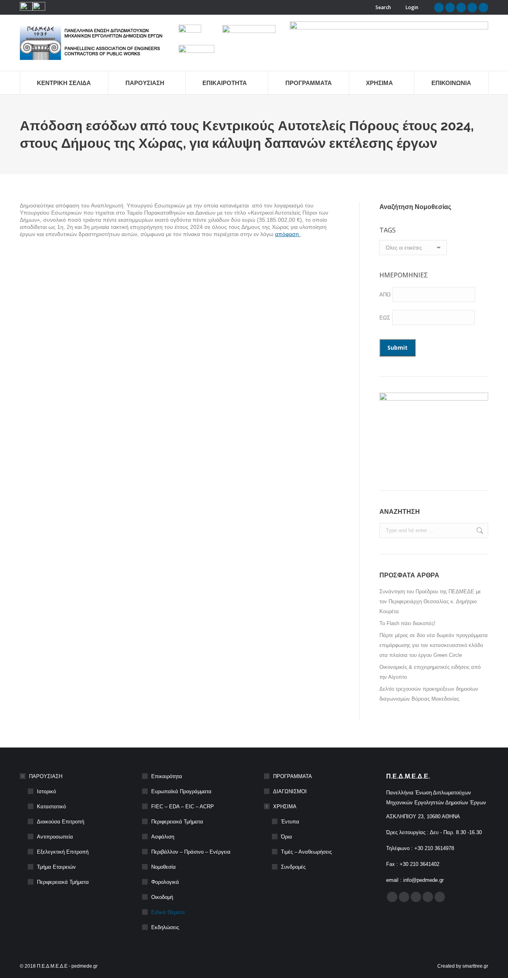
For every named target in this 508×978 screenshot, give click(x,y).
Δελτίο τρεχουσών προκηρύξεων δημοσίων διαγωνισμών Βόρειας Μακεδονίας (428, 694)
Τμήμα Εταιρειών (56, 867)
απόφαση (287, 234)
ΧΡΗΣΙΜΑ (284, 807)
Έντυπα (290, 822)
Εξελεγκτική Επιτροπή (63, 852)
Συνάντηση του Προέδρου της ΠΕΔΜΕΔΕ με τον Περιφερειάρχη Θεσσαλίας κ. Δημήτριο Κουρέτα (430, 601)
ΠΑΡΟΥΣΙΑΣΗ (45, 776)
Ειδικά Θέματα (168, 912)
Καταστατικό (51, 807)
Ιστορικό (46, 791)
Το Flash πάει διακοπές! (407, 623)
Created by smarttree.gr (462, 966)
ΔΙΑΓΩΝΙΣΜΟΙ (290, 791)
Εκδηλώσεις (165, 927)
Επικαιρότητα (166, 776)
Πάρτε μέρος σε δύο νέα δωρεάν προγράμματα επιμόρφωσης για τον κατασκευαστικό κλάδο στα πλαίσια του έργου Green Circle (433, 645)
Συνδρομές (293, 867)
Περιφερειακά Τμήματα (63, 882)
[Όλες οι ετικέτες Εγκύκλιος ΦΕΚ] (413, 249)
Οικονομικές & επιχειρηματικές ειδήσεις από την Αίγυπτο (430, 672)
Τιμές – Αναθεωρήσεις (306, 852)
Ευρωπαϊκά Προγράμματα (181, 791)
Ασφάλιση (162, 837)
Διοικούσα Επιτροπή (60, 822)
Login (412, 7)
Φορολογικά (165, 882)
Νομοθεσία (163, 867)
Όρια (286, 837)
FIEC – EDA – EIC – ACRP (182, 807)
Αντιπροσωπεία (55, 837)
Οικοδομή (162, 897)
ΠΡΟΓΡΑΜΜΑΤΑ (292, 776)
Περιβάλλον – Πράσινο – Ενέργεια (191, 852)
